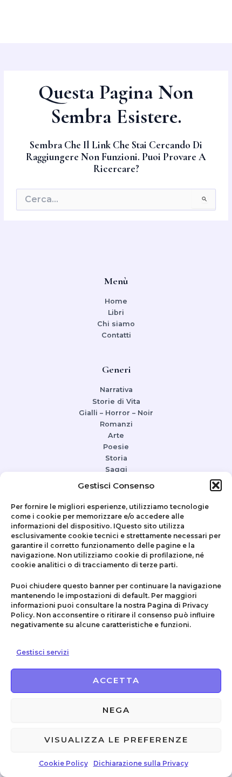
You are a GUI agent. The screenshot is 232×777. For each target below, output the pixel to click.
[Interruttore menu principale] (210, 21)
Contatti (116, 335)
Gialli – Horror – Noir (116, 413)
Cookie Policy (63, 763)
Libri (116, 312)
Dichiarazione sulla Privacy (140, 763)
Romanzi (116, 424)
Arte (116, 435)
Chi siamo (116, 324)
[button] (215, 485)
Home (116, 301)
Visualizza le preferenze (116, 739)
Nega (116, 710)
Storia (116, 458)
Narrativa (116, 390)
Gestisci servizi (42, 652)
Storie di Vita (116, 401)
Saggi (116, 469)
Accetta (116, 680)
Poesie (116, 447)
